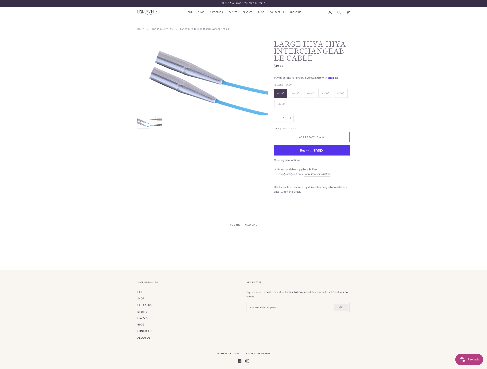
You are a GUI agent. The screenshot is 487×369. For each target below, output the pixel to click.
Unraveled (226, 353)
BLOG (140, 324)
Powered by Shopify (258, 353)
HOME (141, 292)
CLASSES (142, 318)
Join (341, 307)
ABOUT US (143, 338)
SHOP (140, 298)
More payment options (287, 160)
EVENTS (142, 311)
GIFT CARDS (144, 305)
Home (140, 29)
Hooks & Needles (162, 29)
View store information (317, 174)
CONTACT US (145, 331)
